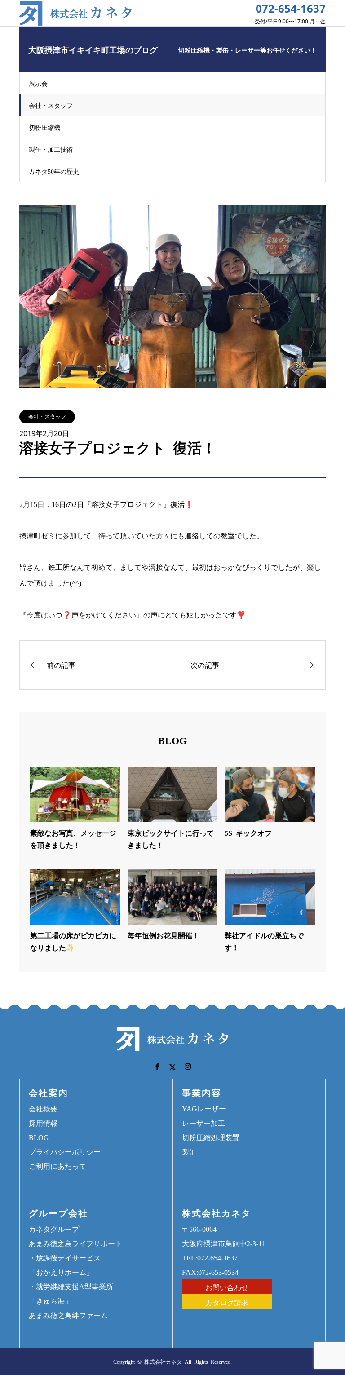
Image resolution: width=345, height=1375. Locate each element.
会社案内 (48, 1092)
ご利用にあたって (57, 1165)
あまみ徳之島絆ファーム (68, 1314)
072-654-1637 (291, 8)
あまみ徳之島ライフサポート (75, 1243)
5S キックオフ (248, 832)
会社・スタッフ (51, 105)
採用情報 (43, 1122)
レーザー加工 (203, 1122)
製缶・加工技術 (51, 149)
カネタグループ (54, 1228)
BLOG (39, 1137)
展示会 (38, 83)
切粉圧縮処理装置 (210, 1137)
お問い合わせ (226, 1287)
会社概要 (43, 1108)
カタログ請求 (226, 1302)
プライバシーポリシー (65, 1151)
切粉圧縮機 (44, 127)
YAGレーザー (204, 1108)
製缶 (189, 1151)
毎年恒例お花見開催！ (163, 935)
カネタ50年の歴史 (54, 171)
